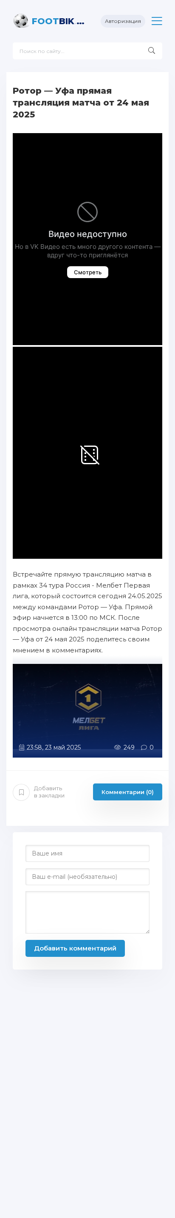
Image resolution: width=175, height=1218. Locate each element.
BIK (60, 21)
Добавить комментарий (75, 948)
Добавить (49, 792)
